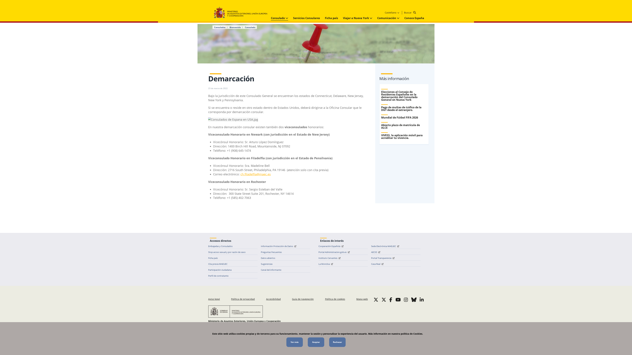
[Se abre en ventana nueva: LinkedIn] (422, 299)
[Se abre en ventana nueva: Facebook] (390, 299)
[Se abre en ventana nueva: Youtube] (398, 299)
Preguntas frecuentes (271, 252)
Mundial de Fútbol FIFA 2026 (399, 117)
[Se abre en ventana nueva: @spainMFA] (384, 299)
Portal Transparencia (381, 258)
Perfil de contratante (218, 275)
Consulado (278, 18)
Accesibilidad (273, 299)
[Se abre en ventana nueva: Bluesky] (414, 299)
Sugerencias (267, 263)
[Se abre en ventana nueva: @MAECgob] (376, 299)
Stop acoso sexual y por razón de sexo (227, 252)
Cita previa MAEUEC (217, 263)
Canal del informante (271, 269)
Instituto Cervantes (328, 258)
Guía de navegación (303, 299)
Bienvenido (235, 27)
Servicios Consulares (306, 18)
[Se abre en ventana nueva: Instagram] (406, 299)
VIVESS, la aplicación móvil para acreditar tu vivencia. (402, 136)
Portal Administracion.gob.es (332, 252)
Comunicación (387, 18)
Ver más (295, 342)
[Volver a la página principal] (242, 12)
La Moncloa (324, 263)
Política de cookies (335, 299)
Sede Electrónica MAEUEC (383, 246)
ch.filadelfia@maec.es (255, 174)
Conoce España (414, 18)
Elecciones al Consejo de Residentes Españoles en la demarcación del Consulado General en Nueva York (399, 96)
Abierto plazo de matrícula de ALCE (400, 126)
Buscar (408, 12)
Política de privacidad (243, 299)
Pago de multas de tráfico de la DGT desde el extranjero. (401, 109)
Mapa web (362, 299)
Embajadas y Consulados (220, 246)
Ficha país (331, 18)
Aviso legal (214, 299)
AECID (374, 252)
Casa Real (376, 263)
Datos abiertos (268, 258)
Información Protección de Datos (277, 246)
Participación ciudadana (220, 269)
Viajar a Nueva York (356, 18)
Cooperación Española (329, 246)
